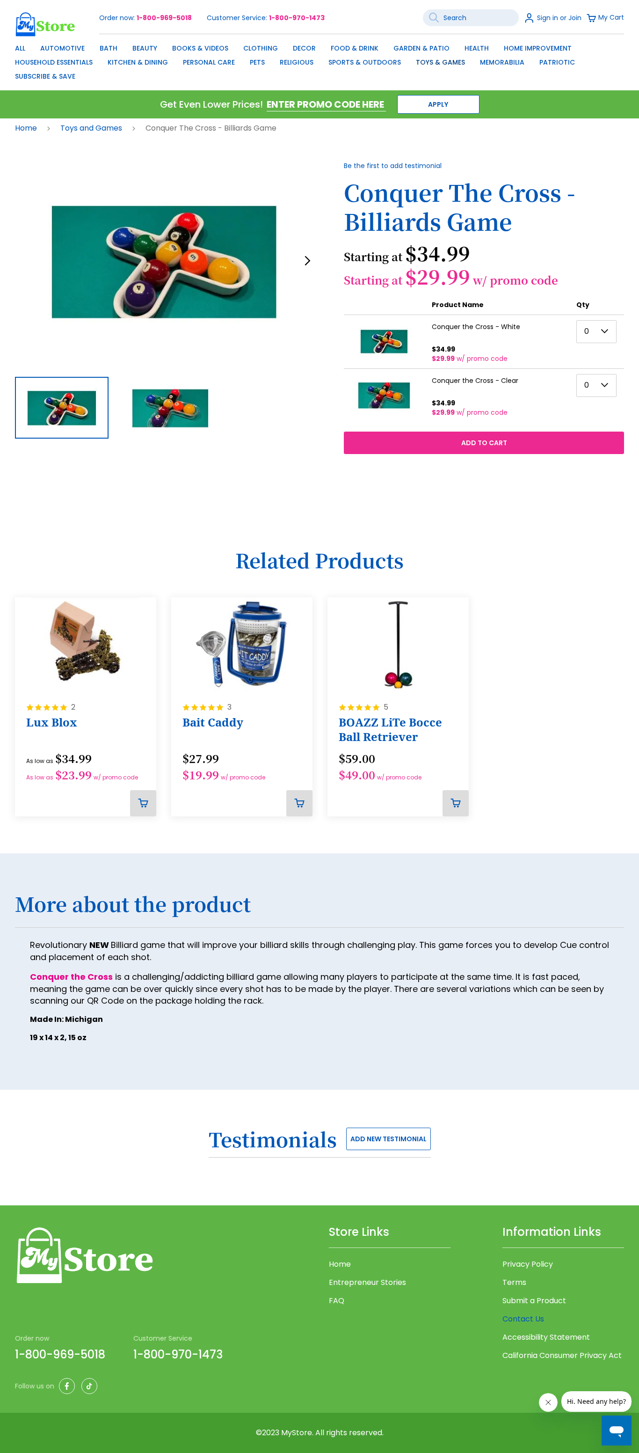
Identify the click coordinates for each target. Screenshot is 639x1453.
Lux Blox (51, 722)
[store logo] (45, 24)
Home (27, 128)
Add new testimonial (388, 1139)
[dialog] (319, 60)
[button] (307, 261)
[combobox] (471, 17)
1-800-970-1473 (297, 17)
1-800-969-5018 (164, 17)
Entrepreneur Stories (367, 1282)
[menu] (319, 60)
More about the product (133, 904)
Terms (514, 1282)
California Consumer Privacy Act (562, 1355)
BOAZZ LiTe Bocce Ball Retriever (390, 729)
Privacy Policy (527, 1264)
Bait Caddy (212, 722)
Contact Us (523, 1319)
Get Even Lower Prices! (211, 104)
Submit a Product (534, 1301)
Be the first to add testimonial (393, 165)
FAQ (336, 1301)
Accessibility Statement (546, 1337)
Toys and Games (92, 128)
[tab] (319, 909)
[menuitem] (20, 48)
